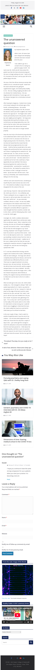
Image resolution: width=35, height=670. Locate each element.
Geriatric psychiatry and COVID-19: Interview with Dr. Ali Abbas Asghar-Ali (17, 410)
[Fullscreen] (31, 622)
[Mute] (28, 622)
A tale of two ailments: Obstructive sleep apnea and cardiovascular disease (16, 349)
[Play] (4, 622)
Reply (8, 479)
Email (4, 526)
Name (4, 517)
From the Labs (6, 598)
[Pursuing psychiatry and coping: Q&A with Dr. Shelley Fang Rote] (17, 360)
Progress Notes (8, 35)
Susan (4, 463)
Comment (5, 494)
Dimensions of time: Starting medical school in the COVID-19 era (17, 440)
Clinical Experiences (20, 46)
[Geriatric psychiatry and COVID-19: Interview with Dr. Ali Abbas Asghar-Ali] (17, 390)
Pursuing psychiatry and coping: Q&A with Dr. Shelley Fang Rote (16, 379)
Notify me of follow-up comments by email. (16, 544)
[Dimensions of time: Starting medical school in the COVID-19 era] (17, 422)
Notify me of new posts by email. (12, 550)
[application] (17, 615)
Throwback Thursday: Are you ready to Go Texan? (18, 342)
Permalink (27, 465)
